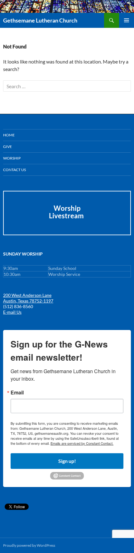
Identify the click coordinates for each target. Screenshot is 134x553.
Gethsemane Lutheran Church (40, 20)
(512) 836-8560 (18, 306)
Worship (12, 158)
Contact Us (14, 169)
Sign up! (67, 461)
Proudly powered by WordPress (29, 545)
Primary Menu (126, 20)
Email (17, 392)
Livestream (67, 215)
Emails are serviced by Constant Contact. (81, 443)
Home (9, 135)
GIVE (7, 146)
